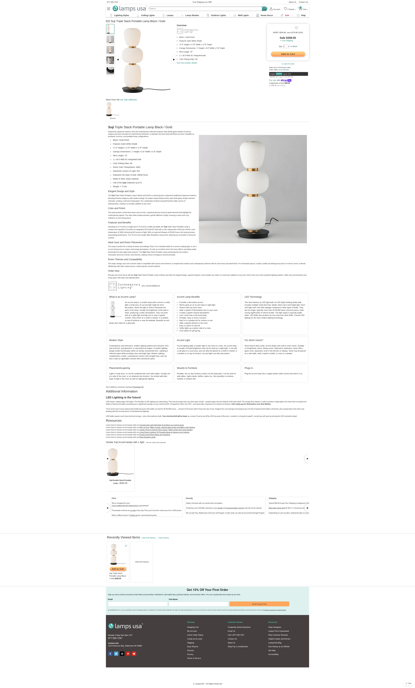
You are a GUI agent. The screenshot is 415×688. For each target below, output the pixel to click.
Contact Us (303, 2)
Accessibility (273, 654)
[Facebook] (110, 653)
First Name (173, 599)
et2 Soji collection (128, 99)
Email (110, 599)
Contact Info (113, 643)
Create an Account (194, 639)
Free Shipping (287, 41)
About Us (292, 2)
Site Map (271, 650)
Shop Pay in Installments (238, 647)
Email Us (231, 631)
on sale (133, 510)
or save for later (288, 64)
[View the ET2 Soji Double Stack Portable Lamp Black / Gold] (120, 462)
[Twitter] (116, 653)
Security (190, 650)
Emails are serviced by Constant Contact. (275, 610)
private (220, 508)
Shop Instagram (274, 627)
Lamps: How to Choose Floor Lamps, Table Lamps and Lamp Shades (166, 430)
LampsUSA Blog (274, 643)
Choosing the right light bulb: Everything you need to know (161, 425)
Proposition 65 (138, 387)
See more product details (187, 63)
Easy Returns (192, 647)
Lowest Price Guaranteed (278, 631)
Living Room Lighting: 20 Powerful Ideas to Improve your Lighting (164, 432)
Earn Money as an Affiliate (279, 647)
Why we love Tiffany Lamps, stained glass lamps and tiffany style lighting (167, 427)
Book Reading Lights (147, 437)
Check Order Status (195, 635)
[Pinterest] (128, 653)
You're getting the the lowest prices (125, 506)
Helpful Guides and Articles (279, 639)
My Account (192, 631)
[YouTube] (134, 653)
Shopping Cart (193, 627)
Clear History (163, 538)
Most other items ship (277, 508)
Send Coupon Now (259, 604)
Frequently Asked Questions (239, 627)
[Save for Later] (296, 28)
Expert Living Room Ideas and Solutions (154, 435)
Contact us (133, 515)
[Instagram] (122, 653)
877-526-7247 (112, 2)
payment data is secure (235, 508)
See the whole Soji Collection (156, 442)
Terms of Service (194, 658)
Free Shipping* (202, 2)
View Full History (149, 538)
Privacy (190, 654)
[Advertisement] (168, 675)
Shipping (190, 643)
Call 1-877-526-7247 (236, 635)
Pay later (272, 80)
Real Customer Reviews (278, 635)
